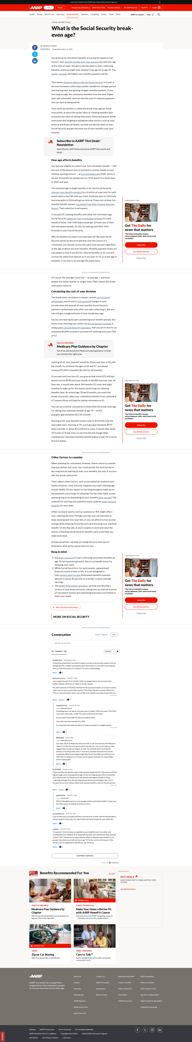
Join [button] (48, 8)
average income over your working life (84, 61)
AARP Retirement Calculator (73, 585)
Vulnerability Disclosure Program (94, 1033)
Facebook (35, 47)
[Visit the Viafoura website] (113, 863)
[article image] (150, 14)
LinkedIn (35, 61)
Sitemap (32, 1029)
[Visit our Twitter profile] (145, 1030)
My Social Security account (97, 323)
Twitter (35, 54)
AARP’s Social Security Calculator (74, 327)
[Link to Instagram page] (152, 1030)
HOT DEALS (127, 877)
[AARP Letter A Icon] (50, 347)
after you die (104, 497)
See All (111, 874)
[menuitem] (32, 15)
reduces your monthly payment (66, 192)
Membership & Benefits (80, 8)
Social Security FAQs (61, 22)
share (105, 673)
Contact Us (100, 976)
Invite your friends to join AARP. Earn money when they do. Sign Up (93, 2)
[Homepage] (36, 7)
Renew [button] (60, 8)
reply (55, 673)
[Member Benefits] (34, 874)
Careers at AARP (124, 982)
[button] (158, 14)
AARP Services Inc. (125, 1001)
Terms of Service (64, 1029)
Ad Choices (33, 1038)
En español (45, 49)
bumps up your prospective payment (84, 218)
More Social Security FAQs (67, 607)
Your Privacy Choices (50, 1038)
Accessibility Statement (84, 1029)
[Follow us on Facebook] (137, 1030)
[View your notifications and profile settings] (117, 651)
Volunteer (77, 989)
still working (84, 301)
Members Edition (114, 8)
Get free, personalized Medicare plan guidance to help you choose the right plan (84, 352)
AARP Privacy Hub (47, 1029)
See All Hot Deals (128, 889)
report (113, 673)
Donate (76, 982)
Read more (113, 695)
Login (155, 8)
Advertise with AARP (126, 976)
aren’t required (66, 557)
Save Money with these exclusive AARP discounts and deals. (83, 151)
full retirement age (90, 174)
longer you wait (59, 73)
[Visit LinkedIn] (160, 1030)
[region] (85, 749)
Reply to (64, 708)
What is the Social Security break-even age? (92, 31)
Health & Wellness (65, 343)
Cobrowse (66, 1038)
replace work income (70, 575)
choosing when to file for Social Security (83, 82)
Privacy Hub (141, 258)
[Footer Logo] (47, 976)
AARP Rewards (79, 1001)
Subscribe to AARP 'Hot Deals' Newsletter (79, 143)
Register (144, 7)
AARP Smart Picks (98, 8)
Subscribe (141, 245)
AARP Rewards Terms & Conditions (42, 1033)
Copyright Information (69, 1033)
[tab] (59, 651)
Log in (97, 634)
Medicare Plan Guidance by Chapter (82, 346)
